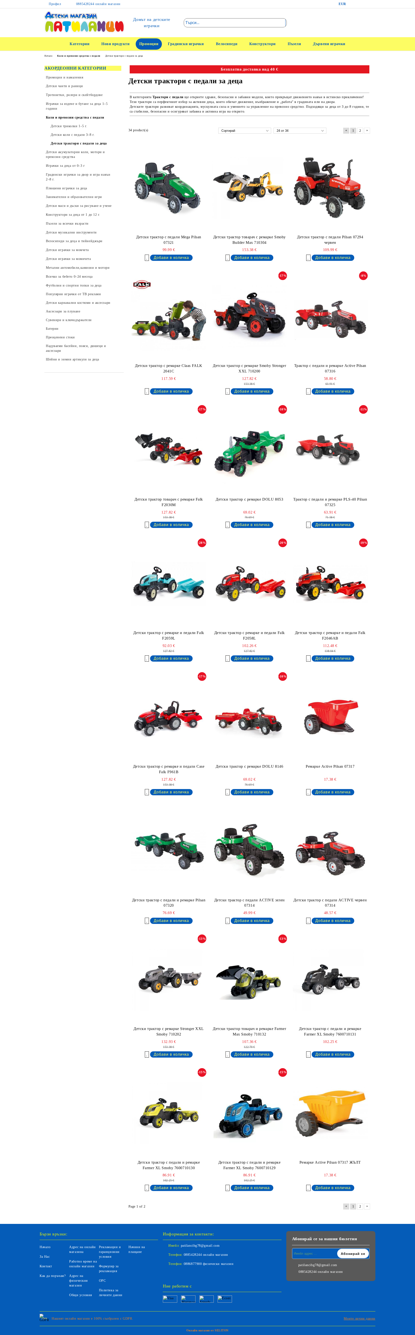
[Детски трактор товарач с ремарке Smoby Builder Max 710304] (249, 188)
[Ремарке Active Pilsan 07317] (330, 717)
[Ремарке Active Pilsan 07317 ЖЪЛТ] (330, 1113)
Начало (45, 1247)
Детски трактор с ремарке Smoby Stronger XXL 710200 (249, 368)
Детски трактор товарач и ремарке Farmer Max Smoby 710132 (249, 1031)
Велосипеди (227, 44)
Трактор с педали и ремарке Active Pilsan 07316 (330, 368)
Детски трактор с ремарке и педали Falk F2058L (249, 635)
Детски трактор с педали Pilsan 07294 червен (330, 240)
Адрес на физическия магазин (78, 1280)
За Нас (45, 1256)
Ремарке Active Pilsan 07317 (330, 766)
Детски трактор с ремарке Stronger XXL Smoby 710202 (169, 1031)
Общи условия (80, 1295)
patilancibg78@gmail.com (200, 1245)
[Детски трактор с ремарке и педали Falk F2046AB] (330, 583)
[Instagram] (367, 4)
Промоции (148, 44)
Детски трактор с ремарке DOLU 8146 (249, 766)
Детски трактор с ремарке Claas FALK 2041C (168, 368)
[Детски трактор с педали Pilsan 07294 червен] (330, 188)
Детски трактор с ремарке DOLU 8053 (249, 499)
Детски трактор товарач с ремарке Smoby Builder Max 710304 (249, 240)
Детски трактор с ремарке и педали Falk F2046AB (330, 635)
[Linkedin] (188, 1273)
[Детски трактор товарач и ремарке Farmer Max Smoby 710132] (249, 979)
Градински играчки (186, 44)
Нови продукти (115, 44)
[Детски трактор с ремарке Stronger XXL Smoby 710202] (168, 979)
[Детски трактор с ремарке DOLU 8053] (249, 450)
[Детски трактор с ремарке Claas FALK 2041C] (168, 316)
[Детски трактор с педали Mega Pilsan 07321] (168, 188)
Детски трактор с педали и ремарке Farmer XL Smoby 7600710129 (249, 1165)
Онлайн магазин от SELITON (207, 1330)
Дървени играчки (329, 44)
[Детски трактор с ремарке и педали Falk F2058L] (249, 583)
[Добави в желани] (147, 258)
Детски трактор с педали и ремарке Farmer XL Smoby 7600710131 (330, 1031)
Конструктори (262, 44)
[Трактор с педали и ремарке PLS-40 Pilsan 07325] (330, 450)
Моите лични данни (359, 1318)
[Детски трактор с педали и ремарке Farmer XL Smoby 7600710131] (330, 979)
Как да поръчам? (53, 1276)
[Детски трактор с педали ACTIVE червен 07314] (330, 851)
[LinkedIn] (359, 4)
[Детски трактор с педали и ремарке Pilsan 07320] (168, 851)
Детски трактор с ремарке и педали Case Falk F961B (168, 769)
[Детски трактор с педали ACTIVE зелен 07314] (249, 851)
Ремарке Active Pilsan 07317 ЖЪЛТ (330, 1162)
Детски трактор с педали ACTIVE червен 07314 (330, 903)
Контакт (46, 1266)
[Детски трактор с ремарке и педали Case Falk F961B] (168, 717)
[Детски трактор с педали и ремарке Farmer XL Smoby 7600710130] (168, 1113)
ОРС (102, 1280)
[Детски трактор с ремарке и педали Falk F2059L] (168, 583)
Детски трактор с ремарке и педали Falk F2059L (168, 635)
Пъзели (294, 44)
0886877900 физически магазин (209, 1264)
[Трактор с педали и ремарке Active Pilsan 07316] (330, 316)
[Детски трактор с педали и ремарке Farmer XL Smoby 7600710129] (250, 1113)
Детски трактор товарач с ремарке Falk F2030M (168, 502)
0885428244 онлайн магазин (98, 4)
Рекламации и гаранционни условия (110, 1251)
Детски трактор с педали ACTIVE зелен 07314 (249, 903)
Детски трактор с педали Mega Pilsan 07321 (168, 240)
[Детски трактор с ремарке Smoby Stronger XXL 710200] (249, 316)
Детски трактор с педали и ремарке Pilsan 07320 (168, 903)
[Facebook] (352, 4)
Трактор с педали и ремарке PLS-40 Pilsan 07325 (330, 502)
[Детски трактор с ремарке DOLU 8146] (249, 717)
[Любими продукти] (358, 22)
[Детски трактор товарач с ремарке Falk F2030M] (168, 450)
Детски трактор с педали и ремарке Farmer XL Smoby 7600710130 (169, 1165)
